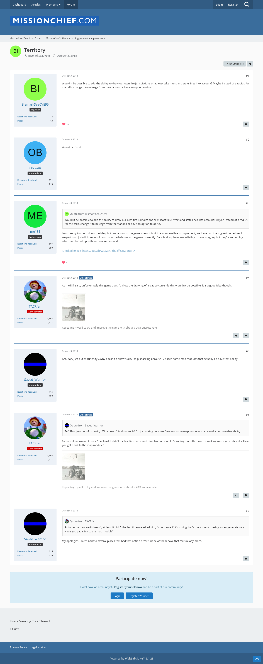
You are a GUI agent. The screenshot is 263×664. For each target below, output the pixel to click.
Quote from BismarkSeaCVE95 (88, 213)
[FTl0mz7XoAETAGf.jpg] (74, 307)
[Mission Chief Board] (131, 21)
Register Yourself (139, 596)
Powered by (132, 658)
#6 (247, 414)
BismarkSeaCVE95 (39, 55)
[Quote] (246, 124)
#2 (247, 139)
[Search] (247, 4)
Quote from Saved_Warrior (86, 425)
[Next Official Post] (236, 335)
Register (233, 4)
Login (219, 4)
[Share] (250, 64)
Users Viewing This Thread (30, 621)
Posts (20, 120)
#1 (247, 76)
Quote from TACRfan (82, 521)
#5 (247, 351)
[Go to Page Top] (257, 659)
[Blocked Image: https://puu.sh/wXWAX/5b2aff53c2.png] (97, 250)
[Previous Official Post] (236, 495)
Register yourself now (128, 587)
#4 (247, 278)
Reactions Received (26, 116)
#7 (247, 510)
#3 (247, 203)
